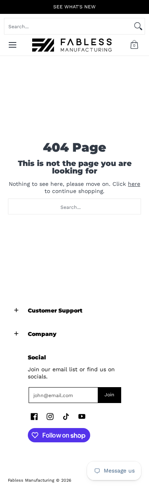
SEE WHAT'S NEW (74, 7)
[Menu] (12, 45)
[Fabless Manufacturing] (72, 45)
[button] (134, 45)
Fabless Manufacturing (31, 480)
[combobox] (68, 26)
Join (109, 394)
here (134, 184)
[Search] (138, 26)
